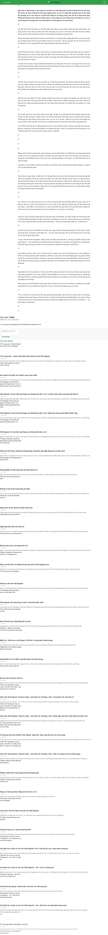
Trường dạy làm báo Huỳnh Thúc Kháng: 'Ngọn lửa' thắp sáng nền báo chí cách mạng (32, 735)
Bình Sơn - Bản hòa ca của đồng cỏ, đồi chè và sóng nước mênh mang (26, 640)
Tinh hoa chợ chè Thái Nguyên (11, 583)
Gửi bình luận (5, 337)
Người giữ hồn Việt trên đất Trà (12, 527)
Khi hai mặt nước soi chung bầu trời (14, 546)
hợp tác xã (38, 324)
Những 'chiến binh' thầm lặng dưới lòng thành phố (19, 773)
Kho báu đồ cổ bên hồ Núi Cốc (11, 678)
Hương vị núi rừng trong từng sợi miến (15, 489)
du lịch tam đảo (20, 324)
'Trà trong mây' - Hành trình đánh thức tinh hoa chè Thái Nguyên (25, 356)
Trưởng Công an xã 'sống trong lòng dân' (15, 830)
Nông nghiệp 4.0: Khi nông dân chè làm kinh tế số (18, 470)
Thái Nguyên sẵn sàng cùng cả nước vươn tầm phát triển (21, 602)
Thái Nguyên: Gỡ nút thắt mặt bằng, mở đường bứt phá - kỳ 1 (23, 432)
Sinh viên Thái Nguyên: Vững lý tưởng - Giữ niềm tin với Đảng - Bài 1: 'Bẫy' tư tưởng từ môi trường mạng (40, 754)
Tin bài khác (6, 341)
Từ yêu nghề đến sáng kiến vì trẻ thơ (14, 924)
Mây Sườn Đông (30, 324)
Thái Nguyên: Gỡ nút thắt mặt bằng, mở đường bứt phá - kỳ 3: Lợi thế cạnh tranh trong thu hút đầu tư (39, 394)
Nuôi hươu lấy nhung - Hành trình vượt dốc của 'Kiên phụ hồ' (23, 886)
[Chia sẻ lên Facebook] (104, 2)
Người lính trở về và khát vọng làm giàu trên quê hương (21, 659)
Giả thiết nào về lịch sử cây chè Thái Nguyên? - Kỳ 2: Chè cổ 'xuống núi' (27, 867)
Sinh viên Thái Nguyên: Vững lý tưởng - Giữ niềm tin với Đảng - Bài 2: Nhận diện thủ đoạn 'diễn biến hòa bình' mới (44, 716)
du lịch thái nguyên (10, 324)
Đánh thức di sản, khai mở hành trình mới (16, 508)
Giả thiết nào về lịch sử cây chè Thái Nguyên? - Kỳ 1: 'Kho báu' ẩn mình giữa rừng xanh (33, 905)
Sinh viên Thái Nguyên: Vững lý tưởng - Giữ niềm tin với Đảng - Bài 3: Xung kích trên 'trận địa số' (37, 697)
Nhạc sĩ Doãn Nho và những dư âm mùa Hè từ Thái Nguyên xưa (24, 564)
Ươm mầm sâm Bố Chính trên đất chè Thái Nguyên (19, 811)
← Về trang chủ (6, 2)
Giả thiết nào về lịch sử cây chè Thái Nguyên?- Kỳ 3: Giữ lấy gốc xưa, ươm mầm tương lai (34, 849)
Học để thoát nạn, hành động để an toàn (15, 621)
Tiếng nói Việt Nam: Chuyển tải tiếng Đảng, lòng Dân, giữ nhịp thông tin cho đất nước (32, 451)
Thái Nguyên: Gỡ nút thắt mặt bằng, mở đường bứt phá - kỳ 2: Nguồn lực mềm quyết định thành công (38, 413)
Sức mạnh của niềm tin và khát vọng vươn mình (18, 375)
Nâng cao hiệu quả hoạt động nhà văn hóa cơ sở (18, 792)
